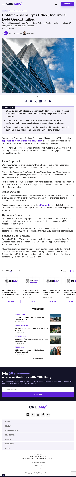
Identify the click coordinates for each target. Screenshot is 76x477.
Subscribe (68, 4)
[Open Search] (56, 4)
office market (45, 205)
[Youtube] (48, 415)
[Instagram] (38, 415)
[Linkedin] (28, 415)
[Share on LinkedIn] (40, 101)
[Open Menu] (4, 4)
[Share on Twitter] (36, 101)
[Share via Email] (31, 101)
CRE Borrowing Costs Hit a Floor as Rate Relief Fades (52, 292)
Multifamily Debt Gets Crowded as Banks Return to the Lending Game (10, 292)
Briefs (5, 11)
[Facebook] (43, 415)
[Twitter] (33, 415)
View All (64, 271)
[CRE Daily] (14, 4)
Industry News (21, 11)
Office (24, 336)
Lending (23, 314)
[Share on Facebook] (45, 101)
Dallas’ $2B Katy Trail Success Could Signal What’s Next (31, 292)
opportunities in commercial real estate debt (22, 141)
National (12, 11)
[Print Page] (50, 101)
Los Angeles (19, 336)
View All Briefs (38, 358)
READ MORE (11, 301)
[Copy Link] (26, 101)
